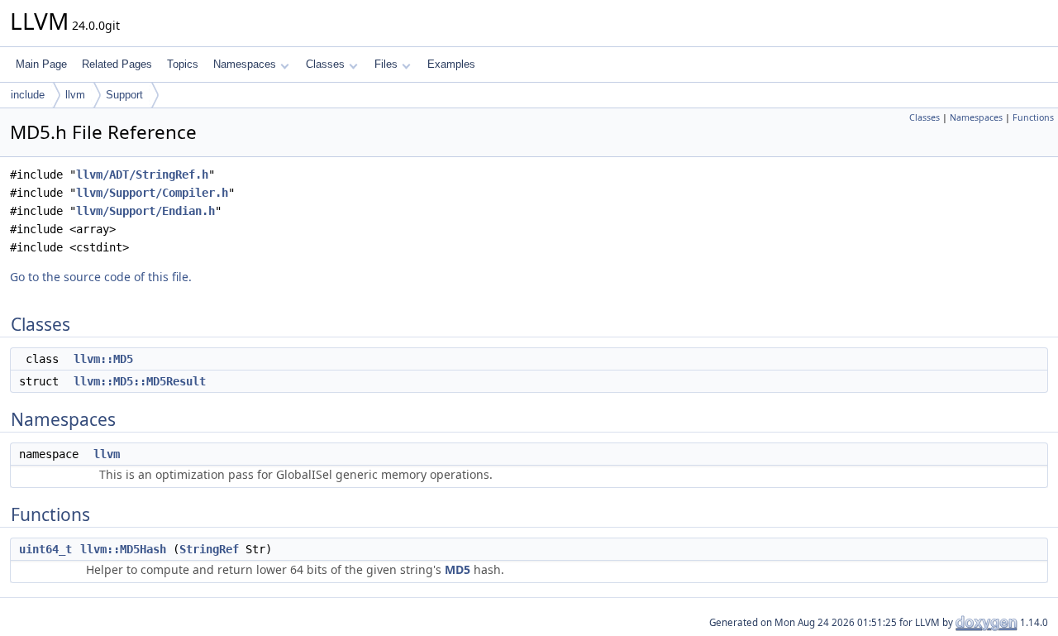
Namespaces (244, 64)
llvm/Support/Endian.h (145, 211)
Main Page (41, 64)
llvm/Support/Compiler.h (152, 192)
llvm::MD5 (103, 359)
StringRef (209, 549)
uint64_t (45, 549)
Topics (182, 64)
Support (124, 94)
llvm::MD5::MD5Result (140, 381)
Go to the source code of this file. (101, 277)
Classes (325, 64)
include (28, 94)
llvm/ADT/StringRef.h (142, 174)
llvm (75, 94)
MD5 (457, 569)
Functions (1033, 117)
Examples (451, 64)
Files (386, 64)
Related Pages (117, 64)
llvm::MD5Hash (123, 549)
